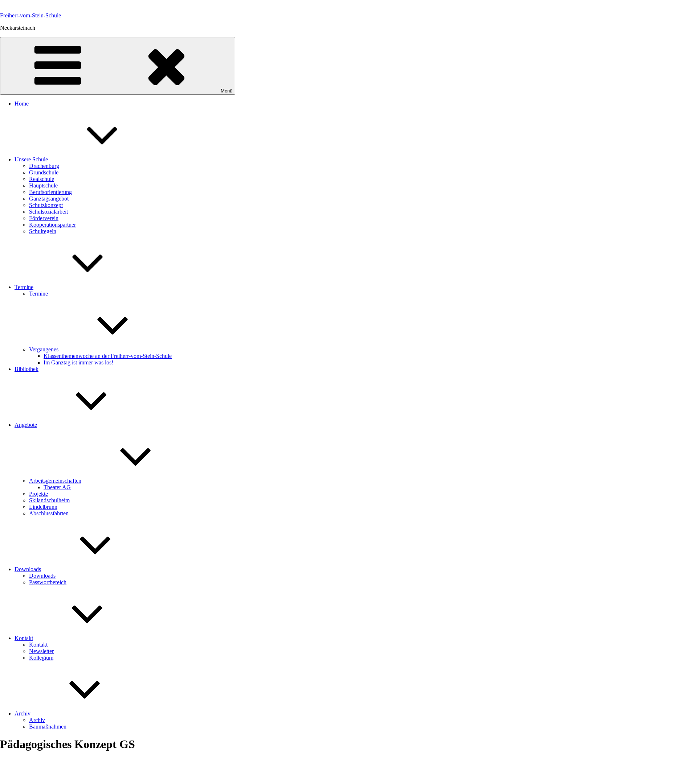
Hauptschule (43, 185)
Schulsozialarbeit (48, 212)
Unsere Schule (31, 159)
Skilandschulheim (49, 500)
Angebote (26, 425)
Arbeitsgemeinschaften (55, 481)
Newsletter (41, 651)
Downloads (28, 569)
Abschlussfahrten (49, 513)
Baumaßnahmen (47, 726)
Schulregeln (42, 231)
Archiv (22, 713)
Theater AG (57, 487)
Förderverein (43, 218)
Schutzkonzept (46, 205)
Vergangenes (43, 349)
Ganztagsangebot (49, 198)
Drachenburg (44, 166)
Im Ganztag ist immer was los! (78, 362)
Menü (226, 91)
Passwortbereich (47, 582)
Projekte (38, 494)
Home (22, 103)
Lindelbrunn (43, 507)
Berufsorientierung (50, 192)
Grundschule (43, 172)
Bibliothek (26, 369)
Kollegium (41, 658)
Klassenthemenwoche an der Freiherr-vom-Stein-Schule (108, 356)
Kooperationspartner (52, 225)
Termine (24, 287)
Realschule (41, 179)
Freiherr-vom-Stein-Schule (30, 15)
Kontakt (24, 638)
